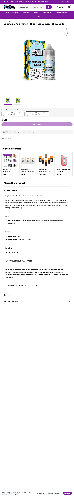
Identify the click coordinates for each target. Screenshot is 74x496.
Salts (36, 13)
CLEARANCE (37, 16)
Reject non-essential (54, 493)
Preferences (40, 493)
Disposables (47, 13)
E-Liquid (15, 13)
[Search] (49, 7)
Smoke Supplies (61, 13)
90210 (23, 132)
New (7, 13)
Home (8, 21)
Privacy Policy (15, 494)
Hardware (26, 13)
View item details (6, 138)
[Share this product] (67, 34)
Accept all (67, 493)
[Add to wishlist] (67, 29)
